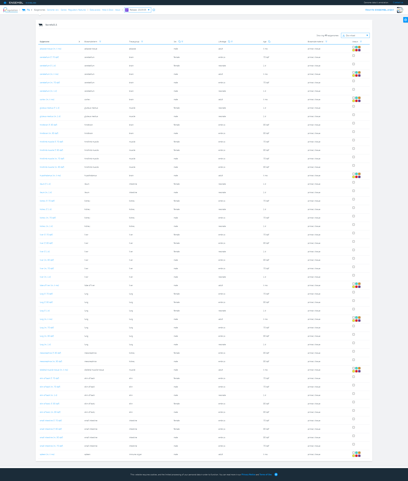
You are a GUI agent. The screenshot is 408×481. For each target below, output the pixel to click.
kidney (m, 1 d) (46, 226)
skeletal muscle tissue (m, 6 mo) (54, 369)
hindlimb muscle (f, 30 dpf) (51, 150)
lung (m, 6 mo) (46, 319)
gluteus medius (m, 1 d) (50, 116)
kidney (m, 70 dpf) (48, 217)
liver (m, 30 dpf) (47, 260)
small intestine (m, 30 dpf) (51, 437)
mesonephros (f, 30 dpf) (50, 353)
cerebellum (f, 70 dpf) (49, 57)
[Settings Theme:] (405, 23)
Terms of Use (265, 474)
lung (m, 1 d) (45, 344)
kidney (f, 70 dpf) (47, 200)
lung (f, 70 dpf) (46, 293)
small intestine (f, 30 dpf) (51, 429)
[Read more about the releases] (154, 10)
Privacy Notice (248, 474)
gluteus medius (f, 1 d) (49, 107)
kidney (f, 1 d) (46, 209)
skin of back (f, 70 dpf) (49, 378)
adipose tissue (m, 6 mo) (50, 48)
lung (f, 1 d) (45, 310)
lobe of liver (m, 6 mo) (49, 285)
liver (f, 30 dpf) (46, 243)
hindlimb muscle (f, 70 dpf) (51, 141)
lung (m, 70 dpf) (47, 327)
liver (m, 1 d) (45, 276)
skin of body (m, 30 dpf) (50, 412)
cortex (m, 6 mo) (47, 99)
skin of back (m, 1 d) (48, 395)
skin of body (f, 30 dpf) (49, 403)
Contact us (398, 2)
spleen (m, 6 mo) (47, 454)
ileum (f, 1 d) (45, 184)
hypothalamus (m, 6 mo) (50, 175)
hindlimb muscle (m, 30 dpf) (52, 167)
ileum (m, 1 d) (46, 192)
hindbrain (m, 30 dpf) (49, 133)
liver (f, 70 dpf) (46, 234)
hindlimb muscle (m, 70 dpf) (52, 158)
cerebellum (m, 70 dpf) (50, 82)
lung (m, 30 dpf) (47, 336)
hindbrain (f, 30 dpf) (48, 124)
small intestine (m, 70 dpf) (51, 445)
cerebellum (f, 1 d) (48, 65)
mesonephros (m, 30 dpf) (51, 361)
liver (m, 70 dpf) (47, 268)
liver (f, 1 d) (45, 251)
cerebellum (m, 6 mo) (49, 74)
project (379, 9)
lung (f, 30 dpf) (46, 302)
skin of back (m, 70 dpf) (50, 386)
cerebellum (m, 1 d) (48, 91)
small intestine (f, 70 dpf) (51, 420)
